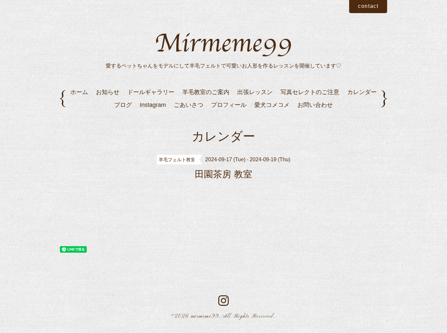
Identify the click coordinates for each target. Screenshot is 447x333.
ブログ (123, 105)
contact (368, 6)
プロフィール (228, 105)
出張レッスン (255, 92)
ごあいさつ (188, 105)
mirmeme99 (205, 316)
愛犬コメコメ (272, 105)
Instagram (153, 105)
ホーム (79, 92)
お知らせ (107, 92)
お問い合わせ (315, 105)
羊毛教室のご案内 (205, 92)
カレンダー (362, 92)
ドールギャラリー (150, 92)
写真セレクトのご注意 (309, 92)
